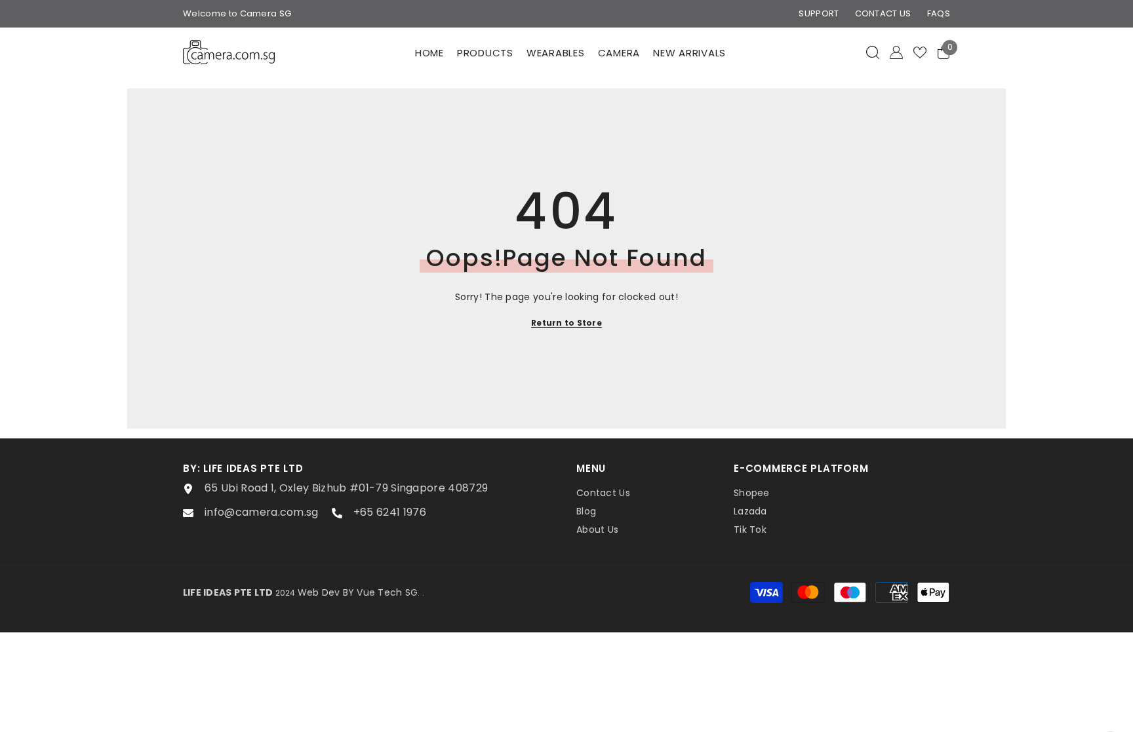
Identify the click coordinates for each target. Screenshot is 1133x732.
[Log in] (896, 52)
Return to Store (566, 322)
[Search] (872, 52)
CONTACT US (883, 13)
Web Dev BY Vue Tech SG (358, 592)
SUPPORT (819, 13)
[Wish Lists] (919, 52)
